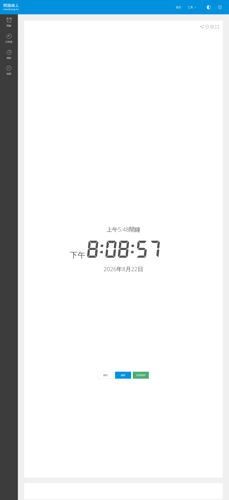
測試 (105, 375)
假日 (178, 7)
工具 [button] (190, 7)
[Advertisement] (123, 491)
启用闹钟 (140, 375)
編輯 (123, 375)
